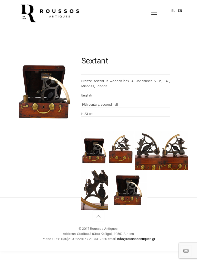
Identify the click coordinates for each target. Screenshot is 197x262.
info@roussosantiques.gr (136, 239)
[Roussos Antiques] (49, 13)
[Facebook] (98, 246)
